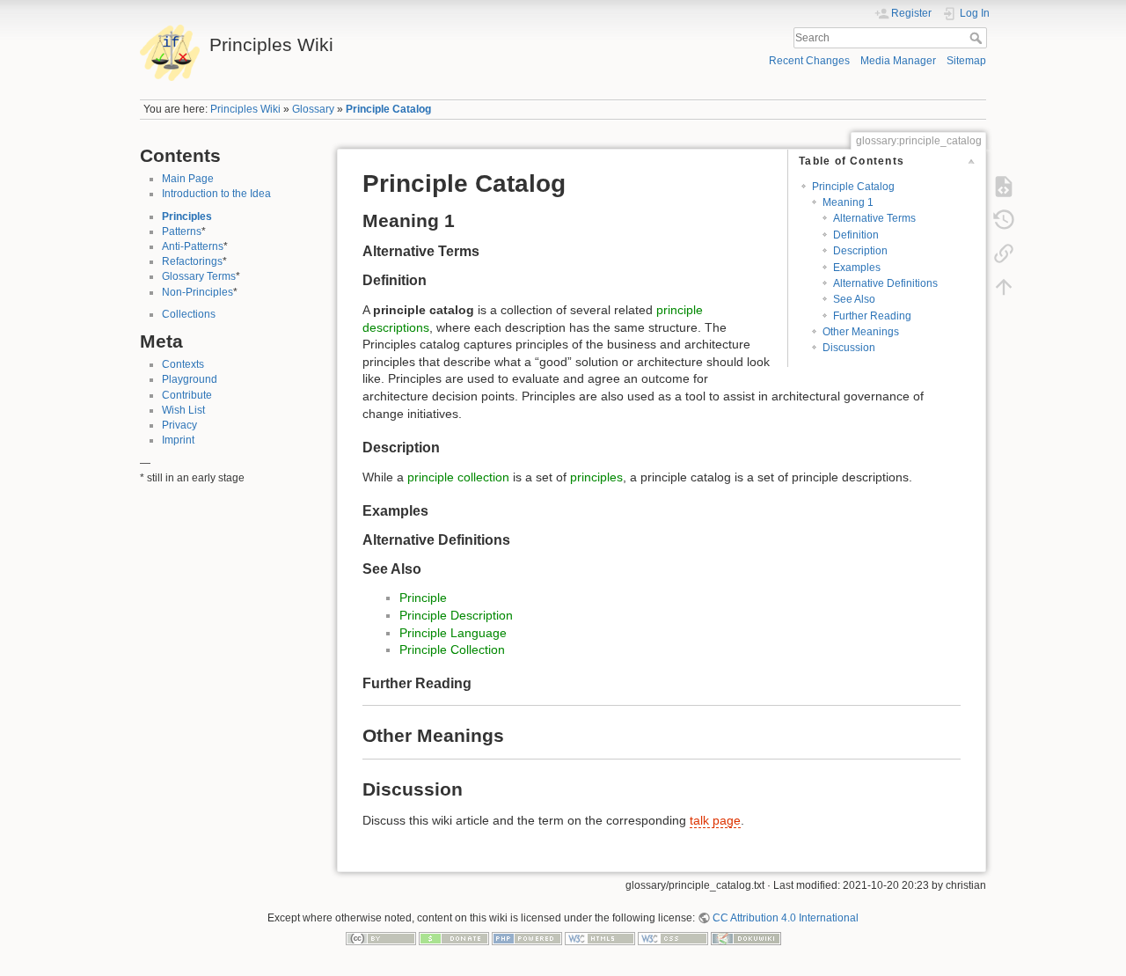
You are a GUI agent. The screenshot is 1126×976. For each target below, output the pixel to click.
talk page (715, 820)
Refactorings (192, 261)
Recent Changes (809, 61)
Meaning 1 (848, 202)
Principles (187, 216)
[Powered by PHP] (527, 938)
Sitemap (966, 61)
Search (977, 38)
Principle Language (453, 633)
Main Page (188, 178)
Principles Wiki (245, 109)
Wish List (183, 410)
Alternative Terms (874, 218)
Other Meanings (861, 332)
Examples (857, 267)
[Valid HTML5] (600, 938)
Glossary (313, 109)
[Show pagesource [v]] (1003, 186)
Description (860, 251)
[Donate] (454, 938)
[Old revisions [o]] (1003, 220)
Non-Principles (197, 292)
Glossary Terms (199, 276)
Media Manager (898, 61)
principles (596, 477)
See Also (854, 299)
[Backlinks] (1003, 253)
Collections (189, 314)
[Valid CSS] (673, 938)
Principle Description (456, 615)
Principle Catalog (388, 109)
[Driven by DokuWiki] (746, 938)
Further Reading (872, 316)
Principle (423, 598)
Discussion (849, 347)
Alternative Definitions (885, 283)
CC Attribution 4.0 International (786, 918)
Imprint (178, 440)
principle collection (458, 477)
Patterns (181, 231)
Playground (189, 379)
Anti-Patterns (192, 246)
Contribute (187, 395)
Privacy (179, 425)
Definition (856, 235)
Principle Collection (452, 649)
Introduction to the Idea (216, 193)
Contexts (183, 364)
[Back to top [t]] (1003, 287)
